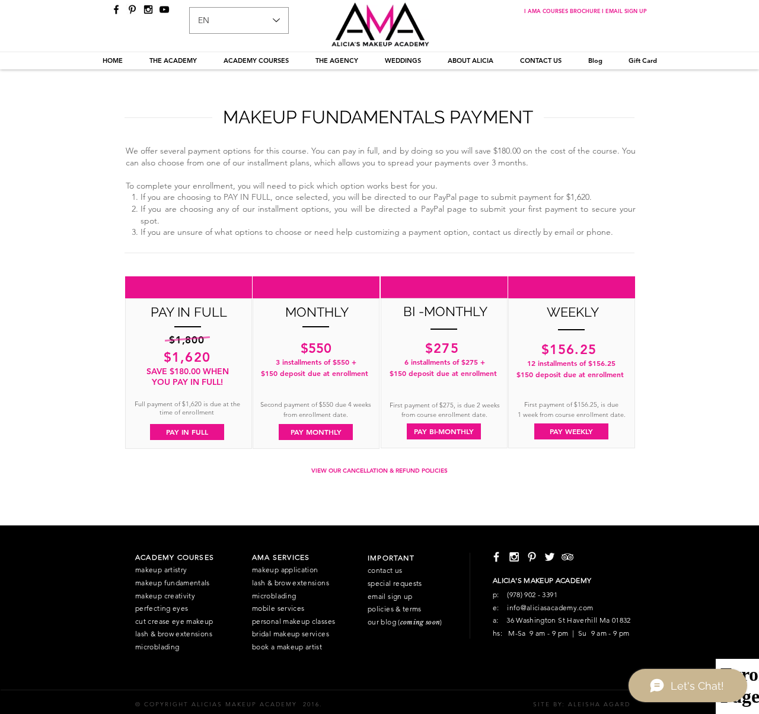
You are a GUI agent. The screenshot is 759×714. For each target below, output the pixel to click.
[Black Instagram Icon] (148, 9)
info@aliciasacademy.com (550, 607)
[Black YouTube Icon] (164, 9)
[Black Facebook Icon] (116, 9)
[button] (173, 60)
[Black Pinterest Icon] (132, 9)
